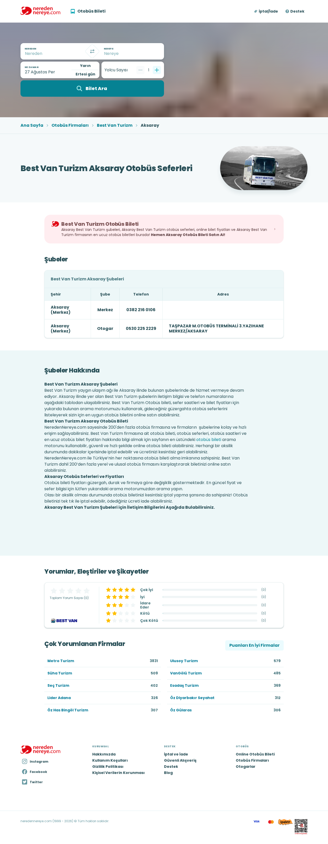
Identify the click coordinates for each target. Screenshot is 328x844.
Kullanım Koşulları (110, 760)
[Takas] (92, 51)
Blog (168, 772)
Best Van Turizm (114, 125)
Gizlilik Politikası (108, 766)
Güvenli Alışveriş (180, 760)
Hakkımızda (104, 754)
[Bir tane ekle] (157, 70)
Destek (297, 11)
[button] (266, 11)
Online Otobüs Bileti (255, 754)
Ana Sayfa (31, 125)
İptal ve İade (176, 754)
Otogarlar (245, 766)
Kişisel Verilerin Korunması (118, 772)
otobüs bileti (208, 440)
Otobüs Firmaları (70, 125)
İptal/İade (268, 11)
